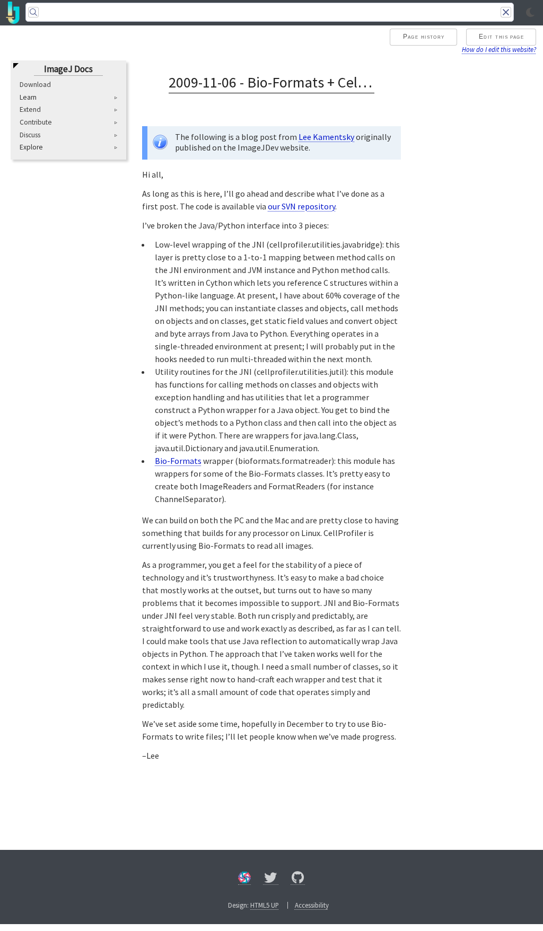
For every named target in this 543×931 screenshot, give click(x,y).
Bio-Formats (178, 460)
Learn (28, 97)
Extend (30, 109)
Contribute (36, 122)
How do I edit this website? (499, 49)
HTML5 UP (264, 905)
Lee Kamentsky (326, 136)
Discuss (30, 134)
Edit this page (501, 36)
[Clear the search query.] (506, 12)
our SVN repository (301, 206)
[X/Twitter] (270, 879)
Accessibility (312, 905)
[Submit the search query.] (33, 12)
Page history (424, 36)
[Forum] (244, 879)
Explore (31, 147)
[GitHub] (298, 879)
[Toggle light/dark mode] (530, 12)
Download (35, 84)
